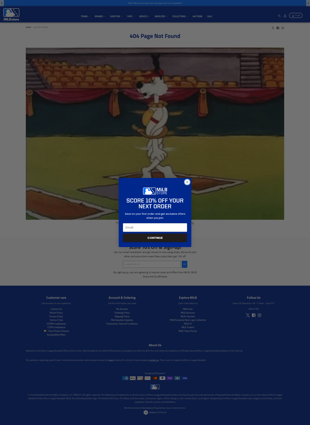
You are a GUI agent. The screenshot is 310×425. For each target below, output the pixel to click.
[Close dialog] (187, 182)
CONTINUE (155, 238)
